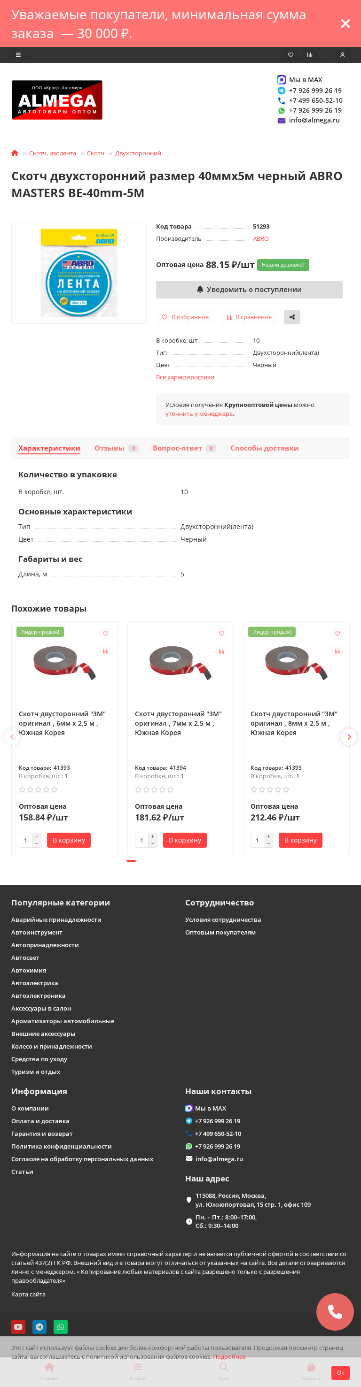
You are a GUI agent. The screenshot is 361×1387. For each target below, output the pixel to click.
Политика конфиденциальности (61, 1146)
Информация (39, 1091)
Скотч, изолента (52, 153)
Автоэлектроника (38, 995)
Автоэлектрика (34, 983)
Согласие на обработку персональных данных (82, 1159)
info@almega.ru (314, 119)
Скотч (95, 153)
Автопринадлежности (45, 945)
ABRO (261, 238)
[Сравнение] (310, 55)
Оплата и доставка (40, 1121)
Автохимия (28, 970)
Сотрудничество (219, 902)
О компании (30, 1108)
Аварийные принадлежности (56, 919)
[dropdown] (18, 55)
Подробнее (229, 1356)
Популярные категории (60, 902)
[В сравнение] (106, 651)
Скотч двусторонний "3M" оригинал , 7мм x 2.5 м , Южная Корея (178, 723)
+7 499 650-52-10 (316, 100)
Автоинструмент (37, 932)
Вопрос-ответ (182, 448)
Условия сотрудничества (223, 919)
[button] (12, 737)
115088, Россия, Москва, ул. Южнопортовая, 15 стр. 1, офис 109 (253, 1200)
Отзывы (114, 448)
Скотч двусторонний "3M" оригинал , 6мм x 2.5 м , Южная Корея (62, 723)
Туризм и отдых (35, 1071)
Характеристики (49, 448)
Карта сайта (28, 1294)
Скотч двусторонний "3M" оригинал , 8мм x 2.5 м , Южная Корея (294, 723)
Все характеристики (185, 377)
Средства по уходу (39, 1059)
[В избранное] (106, 634)
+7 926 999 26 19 (315, 90)
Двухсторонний (138, 153)
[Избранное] (290, 55)
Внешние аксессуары (43, 1033)
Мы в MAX (305, 79)
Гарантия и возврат (42, 1133)
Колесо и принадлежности (51, 1046)
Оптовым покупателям (220, 932)
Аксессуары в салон (41, 1008)
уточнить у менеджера (199, 413)
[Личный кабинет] (343, 55)
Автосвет (25, 957)
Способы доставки (264, 448)
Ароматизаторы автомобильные (62, 1021)
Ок (340, 1373)
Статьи (22, 1171)
